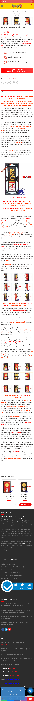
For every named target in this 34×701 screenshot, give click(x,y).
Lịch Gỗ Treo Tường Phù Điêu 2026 (25, 496)
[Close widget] (25, 687)
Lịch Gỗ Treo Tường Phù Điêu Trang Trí (9, 496)
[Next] (33, 494)
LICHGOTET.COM (6, 644)
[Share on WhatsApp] (2, 82)
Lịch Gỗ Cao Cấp (21, 11)
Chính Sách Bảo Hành (8, 570)
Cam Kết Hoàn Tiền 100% (9, 578)
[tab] (17, 92)
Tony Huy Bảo (13, 694)
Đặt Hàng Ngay (25, 504)
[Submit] (31, 1)
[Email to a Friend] (11, 82)
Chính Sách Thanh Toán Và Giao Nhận (13, 567)
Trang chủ (11, 11)
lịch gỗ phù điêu (19, 521)
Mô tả (3, 92)
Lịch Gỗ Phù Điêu (19, 78)
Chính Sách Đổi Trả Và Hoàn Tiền (11, 575)
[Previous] (1, 494)
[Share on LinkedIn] (17, 82)
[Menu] (2, 6)
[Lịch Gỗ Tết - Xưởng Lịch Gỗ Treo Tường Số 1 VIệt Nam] (17, 6)
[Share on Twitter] (8, 82)
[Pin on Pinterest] (14, 82)
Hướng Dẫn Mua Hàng (8, 564)
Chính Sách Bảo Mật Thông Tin (10, 572)
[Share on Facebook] (5, 82)
